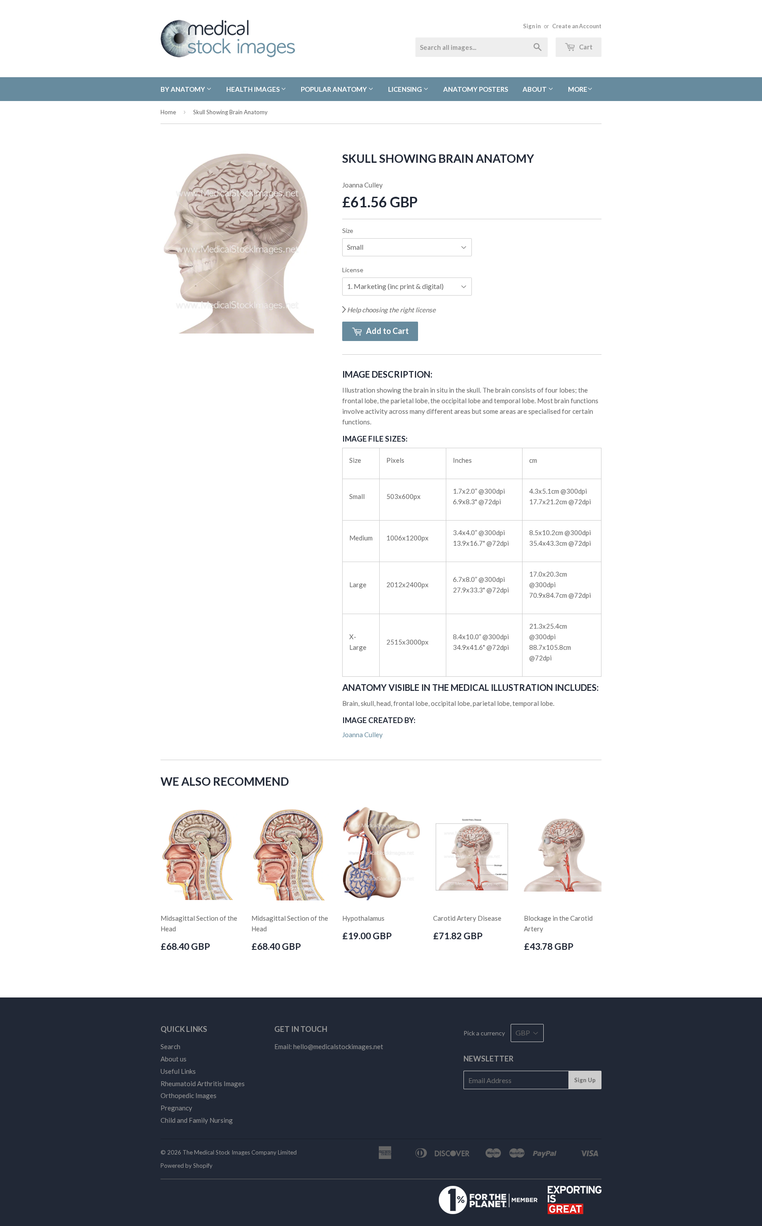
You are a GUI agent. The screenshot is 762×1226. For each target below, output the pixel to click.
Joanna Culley (362, 735)
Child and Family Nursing (197, 1120)
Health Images (253, 89)
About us (174, 1059)
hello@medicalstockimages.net (338, 1046)
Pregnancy (176, 1108)
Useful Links (178, 1071)
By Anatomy (183, 89)
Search (170, 1046)
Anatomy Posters (475, 89)
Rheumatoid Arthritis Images (203, 1083)
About (535, 89)
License (352, 270)
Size (347, 230)
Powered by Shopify (187, 1165)
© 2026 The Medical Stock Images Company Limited (229, 1152)
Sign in (532, 26)
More (577, 89)
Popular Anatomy (334, 89)
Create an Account (576, 26)
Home (168, 112)
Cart (585, 47)
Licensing (405, 89)
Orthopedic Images (189, 1095)
